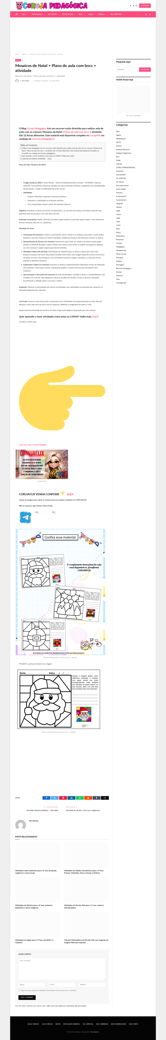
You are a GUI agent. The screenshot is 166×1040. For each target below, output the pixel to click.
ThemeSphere (94, 1032)
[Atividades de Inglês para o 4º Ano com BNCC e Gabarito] (37, 924)
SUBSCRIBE (145, 5)
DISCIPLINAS (121, 175)
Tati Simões (25, 81)
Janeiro (118, 214)
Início (24, 14)
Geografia (119, 203)
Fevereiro (119, 193)
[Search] (146, 14)
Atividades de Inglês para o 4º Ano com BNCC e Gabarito (34, 941)
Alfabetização (121, 139)
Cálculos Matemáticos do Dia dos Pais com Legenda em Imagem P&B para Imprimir (86, 941)
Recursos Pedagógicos (124, 268)
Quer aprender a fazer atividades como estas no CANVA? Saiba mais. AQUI (48, 156)
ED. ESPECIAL (116, 14)
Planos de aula (67, 14)
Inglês (118, 211)
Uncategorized (121, 283)
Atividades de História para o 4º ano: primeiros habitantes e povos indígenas (33, 906)
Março (118, 232)
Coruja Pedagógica (36, 128)
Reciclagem (120, 265)
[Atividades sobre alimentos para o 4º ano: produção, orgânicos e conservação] (37, 855)
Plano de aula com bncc (76, 132)
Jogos (90, 14)
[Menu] (17, 14)
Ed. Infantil (52, 14)
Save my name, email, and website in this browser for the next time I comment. (48, 990)
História (119, 207)
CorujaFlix (94, 135)
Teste (118, 279)
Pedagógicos (120, 247)
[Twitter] (7, 99)
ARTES (18, 60)
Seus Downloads (118, 1024)
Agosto (118, 135)
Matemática (120, 236)
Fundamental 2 (121, 200)
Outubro (119, 243)
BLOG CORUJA (33, 1024)
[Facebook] (7, 93)
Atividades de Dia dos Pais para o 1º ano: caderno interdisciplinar (84, 906)
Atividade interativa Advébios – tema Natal (42, 810)
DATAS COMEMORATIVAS (125, 167)
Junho (118, 225)
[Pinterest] (7, 111)
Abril (117, 131)
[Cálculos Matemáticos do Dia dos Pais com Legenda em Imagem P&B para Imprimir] (86, 924)
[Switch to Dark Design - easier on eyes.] (149, 14)
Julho (118, 222)
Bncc (80, 14)
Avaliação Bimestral (123, 149)
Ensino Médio (121, 189)
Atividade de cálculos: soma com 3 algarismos (83, 810)
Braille (118, 160)
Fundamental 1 (37, 14)
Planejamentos (121, 250)
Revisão (119, 272)
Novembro (120, 240)
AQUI (69, 494)
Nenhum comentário (41, 81)
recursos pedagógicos (43, 139)
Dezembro (119, 171)
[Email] (7, 117)
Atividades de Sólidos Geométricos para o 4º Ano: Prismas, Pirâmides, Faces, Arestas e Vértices (84, 872)
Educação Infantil (122, 185)
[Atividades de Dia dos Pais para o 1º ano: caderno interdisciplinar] (86, 889)
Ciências (119, 164)
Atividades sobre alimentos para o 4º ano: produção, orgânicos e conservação (36, 872)
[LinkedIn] (7, 105)
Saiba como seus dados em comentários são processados (66, 1006)
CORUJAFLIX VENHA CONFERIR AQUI (36, 159)
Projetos (101, 14)
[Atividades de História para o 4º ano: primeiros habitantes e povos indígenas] (37, 889)
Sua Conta (133, 1024)
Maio (118, 229)
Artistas (119, 146)
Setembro (119, 276)
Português (119, 258)
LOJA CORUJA (47, 1024)
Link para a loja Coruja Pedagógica (33, 445)
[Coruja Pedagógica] (51, 5)
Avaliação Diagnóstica (123, 153)
